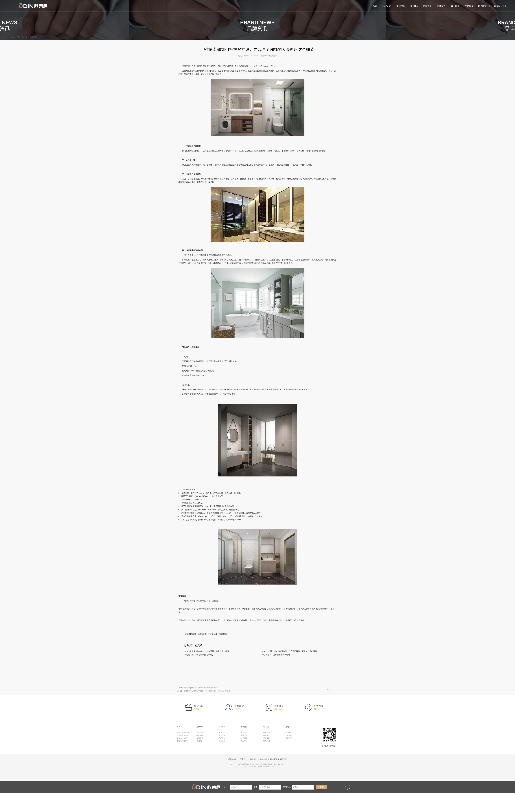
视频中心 (244, 741)
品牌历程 (199, 735)
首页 (375, 6)
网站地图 (273, 759)
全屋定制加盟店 (182, 735)
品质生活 (289, 738)
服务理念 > (278, 709)
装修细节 (224, 634)
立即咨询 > (317, 709)
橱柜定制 (222, 741)
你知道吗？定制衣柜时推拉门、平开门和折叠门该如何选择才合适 (206, 691)
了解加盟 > (198, 709)
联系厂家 (266, 741)
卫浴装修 (203, 634)
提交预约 (321, 787)
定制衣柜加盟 (182, 738)
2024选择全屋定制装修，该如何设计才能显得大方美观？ (207, 651)
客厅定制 (222, 735)
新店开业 (244, 735)
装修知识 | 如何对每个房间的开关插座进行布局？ (200, 688)
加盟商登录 (485, 6)
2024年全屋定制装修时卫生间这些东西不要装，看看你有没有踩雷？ (290, 651)
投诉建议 (266, 738)
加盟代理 (253, 759)
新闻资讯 (427, 6)
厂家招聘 (289, 735)
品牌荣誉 (199, 738)
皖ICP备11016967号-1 (249, 767)
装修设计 (213, 634)
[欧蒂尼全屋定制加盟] (33, 5)
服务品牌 (266, 732)
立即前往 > (238, 709)
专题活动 (244, 738)
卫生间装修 (191, 634)
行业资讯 (33, 37)
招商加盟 (441, 6)
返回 (328, 689)
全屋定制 (400, 6)
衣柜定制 (222, 738)
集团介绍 (199, 741)
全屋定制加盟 (15, 37)
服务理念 (266, 735)
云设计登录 (501, 6)
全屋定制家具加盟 (183, 732)
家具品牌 (244, 732)
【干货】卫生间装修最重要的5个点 (198, 655)
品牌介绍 (386, 6)
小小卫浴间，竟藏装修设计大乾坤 (276, 655)
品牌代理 (199, 727)
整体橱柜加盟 (182, 741)
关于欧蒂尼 (200, 732)
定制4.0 (414, 6)
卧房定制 (222, 732)
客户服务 (455, 6)
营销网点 (469, 6)
